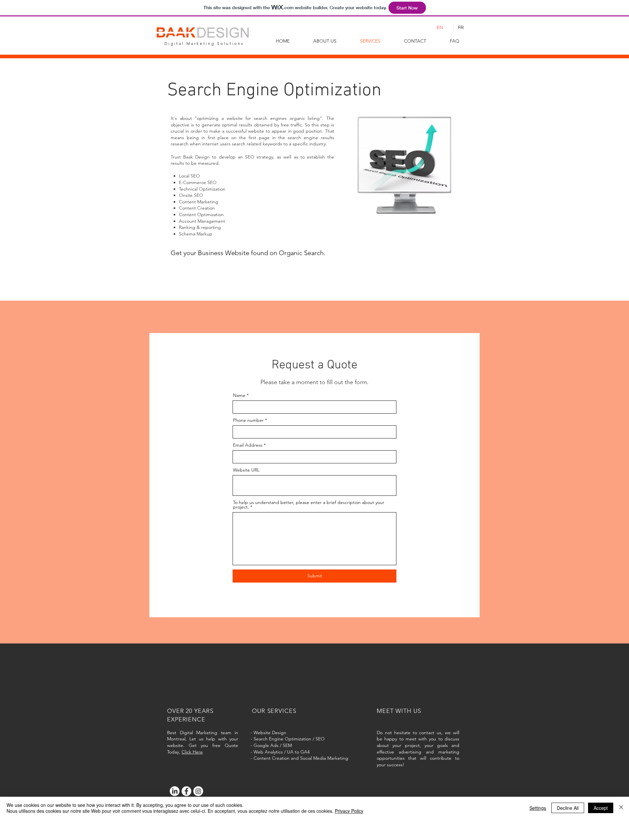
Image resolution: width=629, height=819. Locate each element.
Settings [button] (537, 808)
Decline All (568, 808)
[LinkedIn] (175, 791)
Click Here (192, 752)
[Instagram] (198, 791)
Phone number (248, 420)
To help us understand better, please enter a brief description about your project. (308, 504)
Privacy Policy (349, 811)
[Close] (621, 808)
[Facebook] (186, 791)
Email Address (247, 445)
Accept (601, 808)
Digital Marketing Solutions (204, 43)
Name (239, 395)
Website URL (246, 470)
